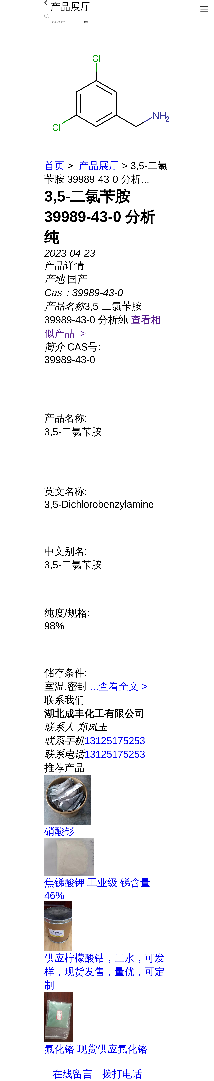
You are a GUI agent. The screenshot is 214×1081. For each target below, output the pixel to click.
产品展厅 (99, 165)
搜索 (86, 22)
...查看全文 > (118, 686)
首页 (54, 165)
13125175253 (114, 740)
